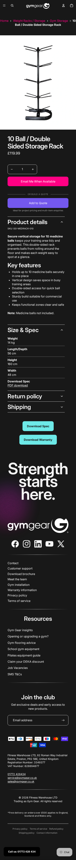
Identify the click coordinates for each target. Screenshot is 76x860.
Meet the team (17, 579)
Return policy (25, 396)
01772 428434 (17, 774)
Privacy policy (17, 595)
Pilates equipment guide (24, 655)
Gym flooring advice (22, 643)
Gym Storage (59, 21)
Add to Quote (38, 203)
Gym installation (19, 585)
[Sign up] (63, 720)
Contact (13, 563)
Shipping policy (26, 832)
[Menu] (4, 5)
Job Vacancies (18, 668)
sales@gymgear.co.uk (21, 781)
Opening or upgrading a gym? (28, 636)
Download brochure (21, 574)
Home (4, 21)
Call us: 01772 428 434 (22, 851)
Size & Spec (23, 330)
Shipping (19, 406)
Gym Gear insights (20, 630)
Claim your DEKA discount (26, 661)
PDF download (18, 385)
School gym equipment (23, 649)
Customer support (20, 568)
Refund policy (56, 828)
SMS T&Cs (15, 674)
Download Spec (38, 426)
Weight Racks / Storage (29, 21)
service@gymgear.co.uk (22, 777)
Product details (27, 222)
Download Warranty (38, 440)
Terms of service (19, 601)
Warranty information (22, 590)
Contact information (47, 832)
